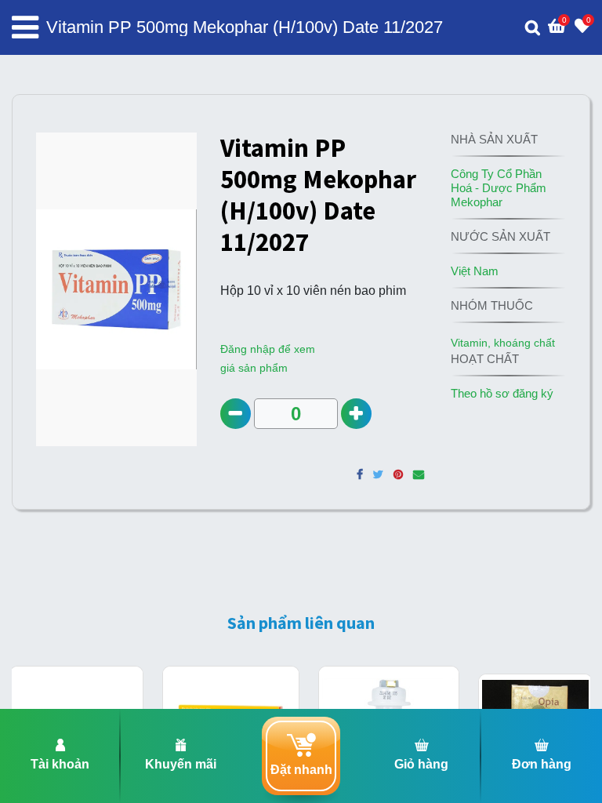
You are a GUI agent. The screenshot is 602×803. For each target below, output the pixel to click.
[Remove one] (235, 413)
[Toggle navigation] (25, 27)
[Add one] (356, 413)
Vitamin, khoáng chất (503, 342)
